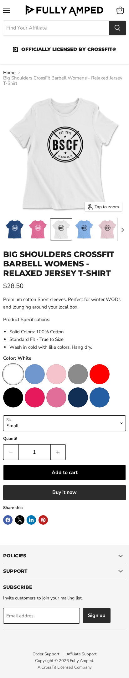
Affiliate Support (81, 654)
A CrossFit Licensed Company (65, 667)
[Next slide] (122, 229)
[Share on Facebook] (8, 520)
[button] (14, 229)
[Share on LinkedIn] (31, 520)
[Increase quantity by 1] (58, 452)
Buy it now (64, 492)
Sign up (97, 615)
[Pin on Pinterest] (43, 520)
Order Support (46, 654)
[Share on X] (19, 520)
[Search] (117, 28)
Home (9, 72)
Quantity (11, 438)
